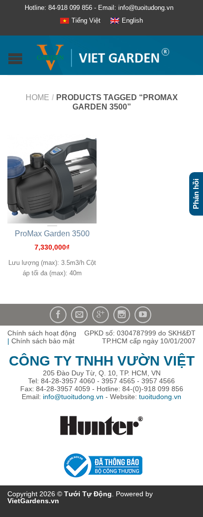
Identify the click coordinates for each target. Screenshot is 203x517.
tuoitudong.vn (160, 397)
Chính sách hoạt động (41, 333)
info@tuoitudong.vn (73, 397)
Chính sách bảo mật (42, 341)
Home (37, 97)
